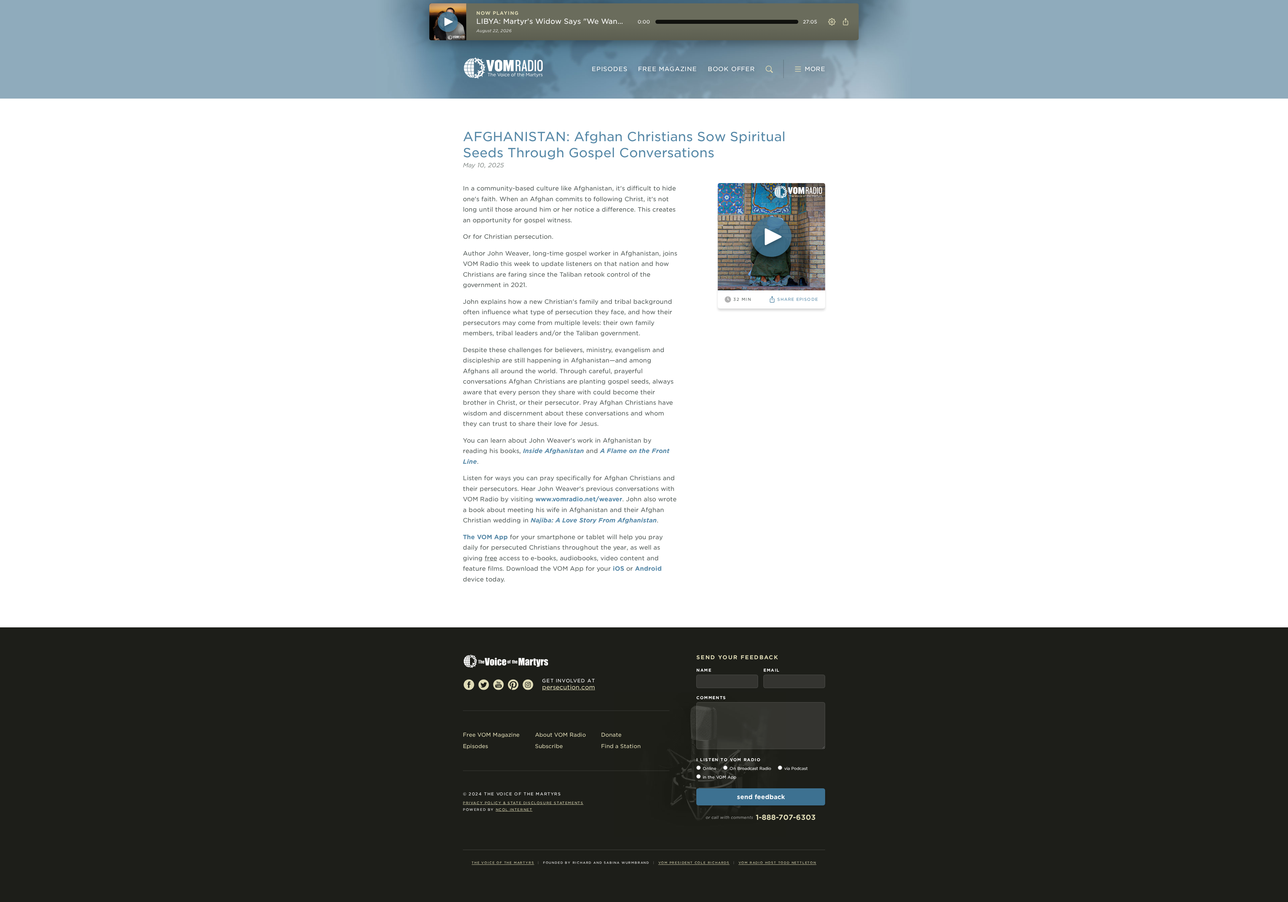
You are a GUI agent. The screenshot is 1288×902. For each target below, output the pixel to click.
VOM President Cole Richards (694, 862)
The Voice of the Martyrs (503, 862)
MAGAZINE (667, 68)
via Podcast (796, 768)
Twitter (484, 684)
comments (711, 697)
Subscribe (549, 746)
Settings (832, 22)
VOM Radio (503, 68)
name (703, 670)
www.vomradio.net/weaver (578, 499)
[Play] (447, 21)
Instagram (528, 684)
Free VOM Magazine (491, 735)
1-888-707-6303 (786, 817)
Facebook (469, 684)
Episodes (609, 68)
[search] (769, 69)
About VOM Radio (560, 735)
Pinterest (513, 684)
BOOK (731, 68)
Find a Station (621, 746)
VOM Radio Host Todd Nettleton (777, 862)
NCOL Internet (514, 809)
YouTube (498, 684)
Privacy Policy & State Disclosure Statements (523, 803)
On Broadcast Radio (750, 768)
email (771, 670)
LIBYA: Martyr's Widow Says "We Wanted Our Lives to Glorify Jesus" (550, 21)
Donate (611, 735)
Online (709, 768)
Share (845, 22)
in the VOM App (719, 777)
